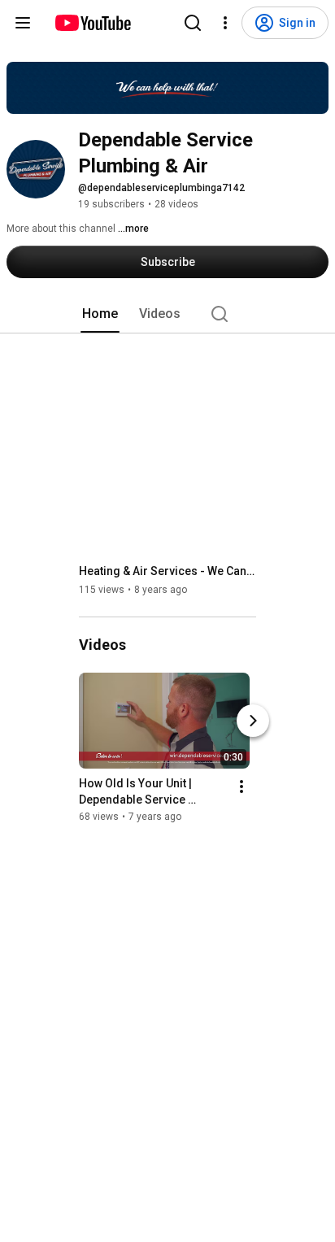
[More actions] (241, 786)
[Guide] (23, 23)
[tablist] (167, 313)
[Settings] (225, 23)
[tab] (100, 313)
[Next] (253, 720)
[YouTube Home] (92, 23)
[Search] (192, 23)
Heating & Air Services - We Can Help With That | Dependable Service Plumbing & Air (168, 570)
